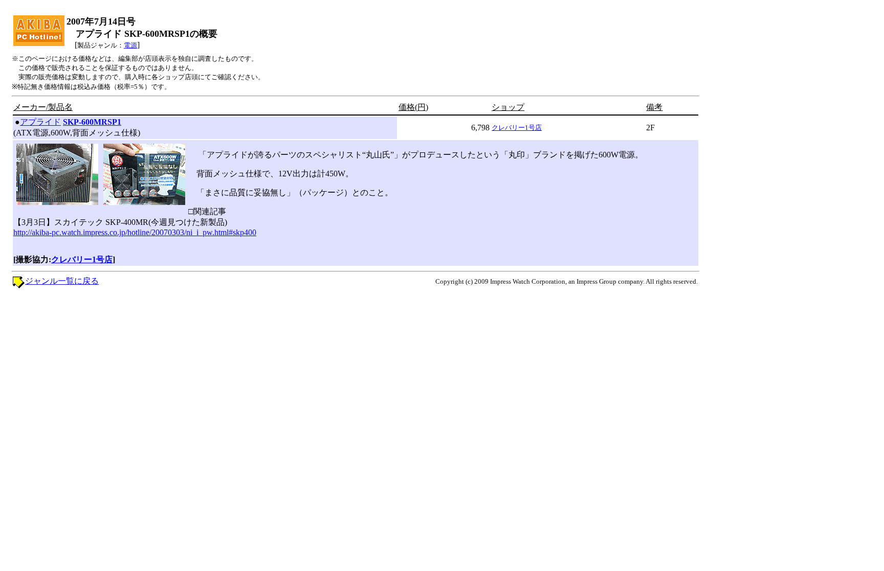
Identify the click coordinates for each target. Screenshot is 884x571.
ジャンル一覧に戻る (62, 281)
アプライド (40, 122)
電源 (130, 45)
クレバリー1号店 (517, 127)
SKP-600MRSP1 (92, 122)
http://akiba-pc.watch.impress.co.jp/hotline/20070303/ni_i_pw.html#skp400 (134, 232)
